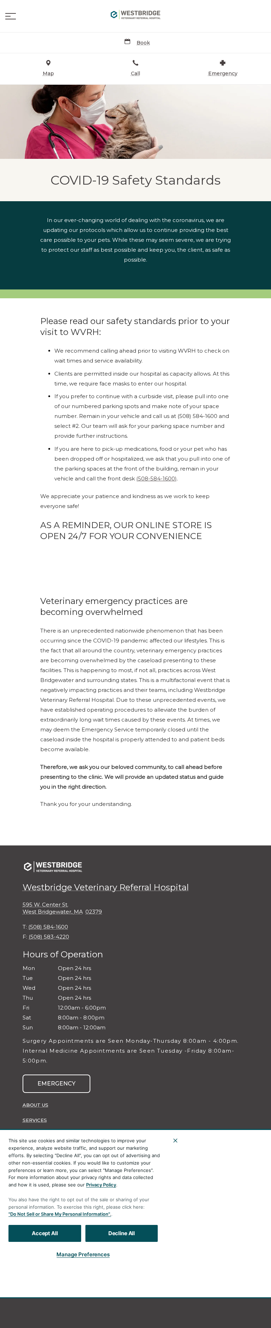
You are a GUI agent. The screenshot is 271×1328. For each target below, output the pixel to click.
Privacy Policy (101, 1185)
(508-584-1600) (156, 478)
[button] (10, 16)
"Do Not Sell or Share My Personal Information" (59, 1214)
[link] (135, 14)
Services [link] (35, 1120)
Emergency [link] (56, 1083)
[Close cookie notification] (175, 1140)
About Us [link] (35, 1105)
